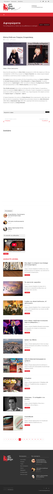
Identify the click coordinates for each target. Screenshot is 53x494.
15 (40, 439)
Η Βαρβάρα (7, 120)
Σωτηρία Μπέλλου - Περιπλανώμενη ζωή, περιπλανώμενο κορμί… (41, 461)
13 (35, 439)
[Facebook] (40, 1)
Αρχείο (6, 253)
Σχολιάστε (14, 39)
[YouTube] (46, 1)
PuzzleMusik (45, 120)
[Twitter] (43, 1)
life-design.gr (10, 489)
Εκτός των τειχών (23, 474)
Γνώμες (21, 463)
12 (32, 439)
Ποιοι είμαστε (7, 1)
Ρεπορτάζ (22, 461)
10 (26, 439)
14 (37, 439)
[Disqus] (26, 150)
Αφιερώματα (46, 24)
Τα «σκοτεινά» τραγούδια (33, 282)
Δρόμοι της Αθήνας (31, 340)
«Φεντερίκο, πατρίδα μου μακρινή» (16, 221)
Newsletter (20, 1)
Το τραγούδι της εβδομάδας (11, 235)
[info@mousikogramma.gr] (48, 1)
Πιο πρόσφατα (8, 211)
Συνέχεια (27, 292)
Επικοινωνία (13, 1)
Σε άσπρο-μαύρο (23, 472)
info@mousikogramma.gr (44, 490)
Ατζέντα (22, 468)
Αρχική (41, 24)
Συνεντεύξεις (23, 459)
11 (29, 439)
